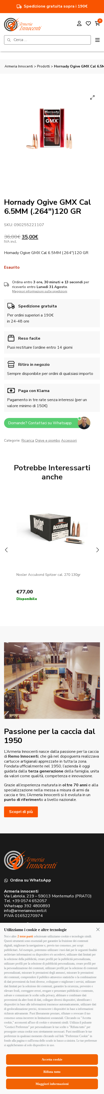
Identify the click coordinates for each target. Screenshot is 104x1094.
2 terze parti (25, 936)
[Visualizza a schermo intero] (92, 97)
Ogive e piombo (47, 440)
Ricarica (27, 440)
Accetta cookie (52, 1059)
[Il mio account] (79, 24)
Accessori (69, 440)
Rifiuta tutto (52, 1072)
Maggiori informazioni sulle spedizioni (39, 291)
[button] (98, 929)
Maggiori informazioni (52, 1084)
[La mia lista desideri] (88, 24)
